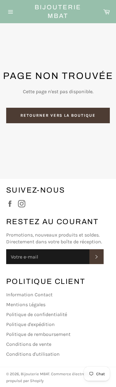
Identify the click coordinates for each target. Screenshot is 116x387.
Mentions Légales (25, 304)
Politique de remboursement (38, 334)
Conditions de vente (28, 344)
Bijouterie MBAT (58, 11)
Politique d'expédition (30, 324)
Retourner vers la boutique (58, 115)
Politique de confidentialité (36, 314)
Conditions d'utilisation (33, 354)
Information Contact (29, 295)
